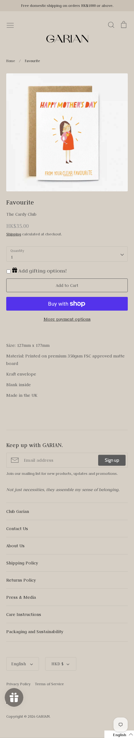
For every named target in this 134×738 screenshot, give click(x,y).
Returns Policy (21, 580)
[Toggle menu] (10, 25)
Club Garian (17, 511)
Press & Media (21, 597)
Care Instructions (23, 614)
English (19, 664)
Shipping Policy (22, 563)
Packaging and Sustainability (34, 631)
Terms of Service (49, 683)
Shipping (13, 234)
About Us (15, 546)
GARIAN (43, 716)
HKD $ (57, 664)
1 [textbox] (12, 257)
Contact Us (17, 528)
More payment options (67, 319)
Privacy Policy (18, 683)
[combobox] (67, 254)
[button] (119, 734)
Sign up (112, 460)
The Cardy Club (21, 214)
